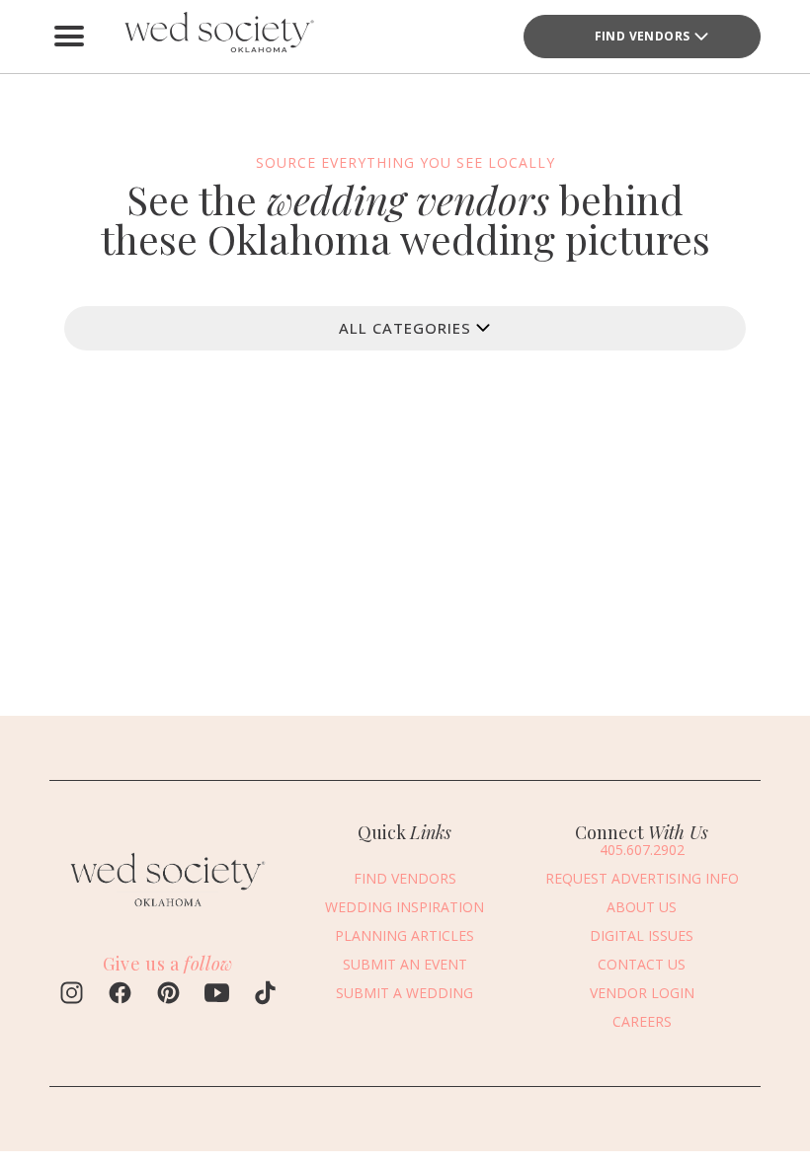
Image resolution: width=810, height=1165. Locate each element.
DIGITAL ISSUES (641, 935)
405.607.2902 (642, 849)
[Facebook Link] (120, 995)
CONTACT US (642, 964)
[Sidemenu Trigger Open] (69, 36)
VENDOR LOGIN (642, 992)
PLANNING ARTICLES (404, 935)
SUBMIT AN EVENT (405, 964)
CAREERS (642, 1021)
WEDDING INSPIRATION (404, 906)
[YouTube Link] (217, 995)
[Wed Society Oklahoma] (217, 36)
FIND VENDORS (642, 36)
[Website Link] (168, 911)
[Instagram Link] (71, 995)
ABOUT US (642, 906)
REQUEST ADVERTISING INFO (642, 878)
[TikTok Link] (265, 995)
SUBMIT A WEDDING (404, 992)
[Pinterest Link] (168, 995)
